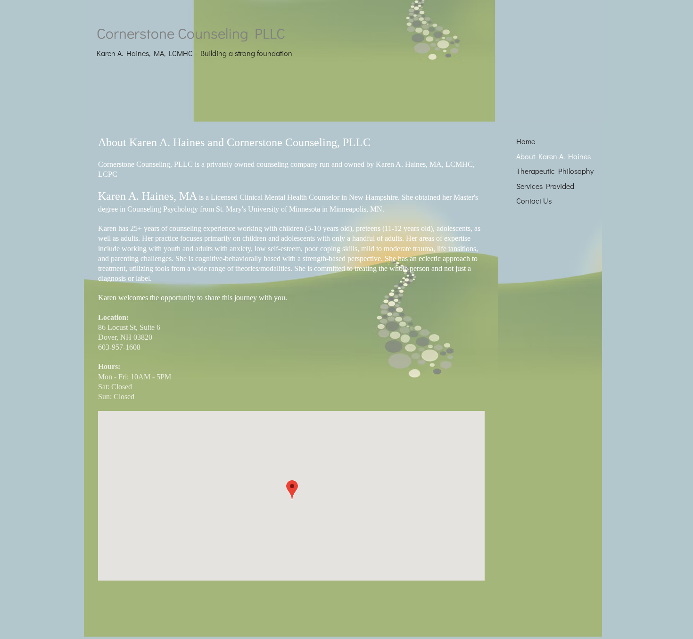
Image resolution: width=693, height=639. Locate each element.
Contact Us (534, 200)
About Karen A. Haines (553, 156)
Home (525, 141)
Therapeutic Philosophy (555, 171)
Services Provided (545, 186)
